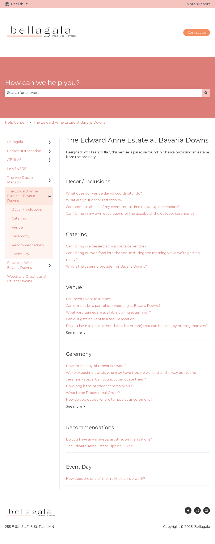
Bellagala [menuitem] (15, 142)
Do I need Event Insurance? (89, 299)
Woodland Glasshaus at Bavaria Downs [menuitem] (27, 279)
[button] (49, 142)
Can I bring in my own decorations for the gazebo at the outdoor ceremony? (130, 214)
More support (198, 4)
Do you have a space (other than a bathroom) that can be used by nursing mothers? (137, 326)
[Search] (206, 93)
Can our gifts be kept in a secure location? (101, 319)
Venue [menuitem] (17, 227)
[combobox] (103, 93)
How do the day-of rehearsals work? (96, 366)
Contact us (196, 32)
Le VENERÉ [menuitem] (16, 169)
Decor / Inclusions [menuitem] (27, 210)
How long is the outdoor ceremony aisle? (100, 386)
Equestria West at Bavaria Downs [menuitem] (22, 265)
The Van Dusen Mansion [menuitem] (20, 180)
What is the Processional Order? (93, 393)
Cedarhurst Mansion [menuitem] (24, 151)
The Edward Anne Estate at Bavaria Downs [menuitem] (22, 196)
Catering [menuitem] (19, 218)
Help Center (15, 122)
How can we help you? (42, 82)
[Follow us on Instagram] (197, 510)
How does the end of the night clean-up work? (105, 479)
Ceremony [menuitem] (20, 236)
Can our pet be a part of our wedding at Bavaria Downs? (113, 306)
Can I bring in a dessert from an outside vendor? (106, 246)
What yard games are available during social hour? (108, 312)
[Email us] (206, 510)
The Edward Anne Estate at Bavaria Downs (69, 122)
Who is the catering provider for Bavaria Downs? (106, 266)
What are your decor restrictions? (94, 200)
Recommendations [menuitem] (28, 245)
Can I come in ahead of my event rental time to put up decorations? (123, 207)
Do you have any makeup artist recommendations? (109, 439)
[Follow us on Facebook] (188, 510)
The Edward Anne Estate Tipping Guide (99, 446)
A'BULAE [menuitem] (14, 160)
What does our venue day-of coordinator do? (104, 193)
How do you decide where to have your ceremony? (109, 399)
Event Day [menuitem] (20, 254)
